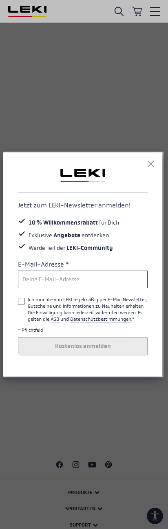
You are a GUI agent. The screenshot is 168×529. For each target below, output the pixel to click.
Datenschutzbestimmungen (100, 319)
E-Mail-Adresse (43, 264)
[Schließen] (151, 164)
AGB (55, 319)
